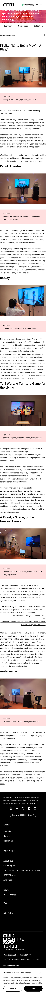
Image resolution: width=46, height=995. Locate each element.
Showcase (24, 870)
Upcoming (8, 841)
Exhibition (38, 26)
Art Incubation (10, 870)
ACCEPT (33, 989)
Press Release (9, 895)
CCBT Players (9, 875)
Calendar (7, 831)
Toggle (44, 35)
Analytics (7, 880)
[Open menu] (41, 4)
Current (6, 836)
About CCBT (9, 861)
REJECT (13, 989)
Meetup (39, 870)
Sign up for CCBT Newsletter (22, 815)
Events (6, 825)
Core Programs (10, 865)
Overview (8, 26)
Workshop (32, 870)
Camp (10, 797)
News (6, 890)
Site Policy (8, 913)
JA (37, 5)
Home (5, 797)
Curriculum (23, 26)
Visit (5, 903)
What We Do (9, 851)
